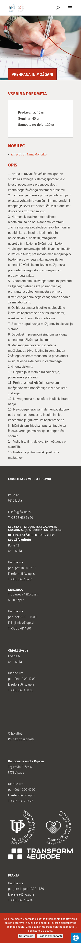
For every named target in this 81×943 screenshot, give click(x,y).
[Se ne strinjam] (76, 928)
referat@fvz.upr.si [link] (23, 574)
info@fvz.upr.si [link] (21, 512)
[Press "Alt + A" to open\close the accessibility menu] (76, 938)
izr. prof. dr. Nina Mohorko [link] (29, 154)
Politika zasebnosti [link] (21, 739)
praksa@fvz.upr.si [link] (23, 894)
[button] (70, 10)
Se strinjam (26, 935)
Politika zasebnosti (50, 935)
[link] (16, 7)
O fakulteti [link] (15, 733)
